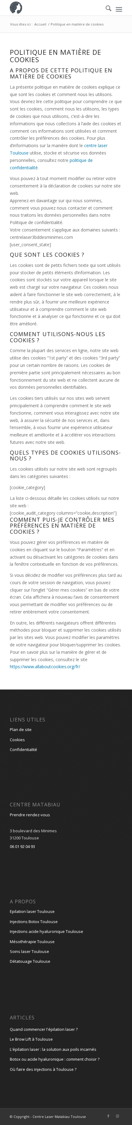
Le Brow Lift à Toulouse (31, 1039)
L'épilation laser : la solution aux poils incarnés (53, 1049)
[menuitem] (119, 9)
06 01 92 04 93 (22, 846)
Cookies (17, 739)
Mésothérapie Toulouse (32, 941)
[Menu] (119, 9)
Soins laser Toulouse (29, 951)
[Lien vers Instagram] (117, 1116)
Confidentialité (23, 749)
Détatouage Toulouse (30, 961)
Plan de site (21, 729)
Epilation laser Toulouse (32, 911)
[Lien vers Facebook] (108, 1116)
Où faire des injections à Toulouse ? (43, 1069)
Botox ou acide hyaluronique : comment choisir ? (54, 1059)
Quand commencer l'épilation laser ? (44, 1029)
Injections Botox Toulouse (34, 921)
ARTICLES (22, 1017)
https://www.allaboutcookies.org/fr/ (45, 666)
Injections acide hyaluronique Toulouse (46, 931)
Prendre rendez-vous (30, 815)
